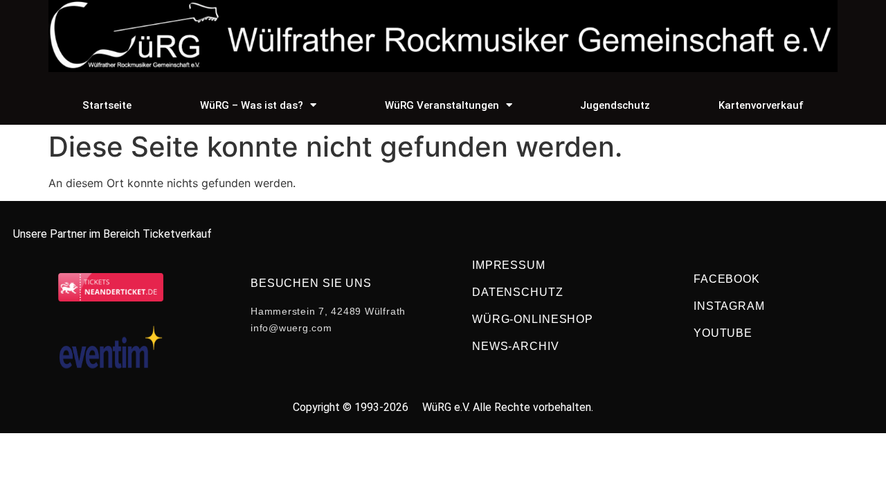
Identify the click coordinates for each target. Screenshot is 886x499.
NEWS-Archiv (515, 346)
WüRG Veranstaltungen (442, 105)
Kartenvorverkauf (761, 105)
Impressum (508, 265)
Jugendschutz (615, 105)
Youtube (723, 333)
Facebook (727, 279)
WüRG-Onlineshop (532, 319)
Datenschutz (517, 292)
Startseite (107, 105)
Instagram (729, 306)
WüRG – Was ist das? (251, 105)
